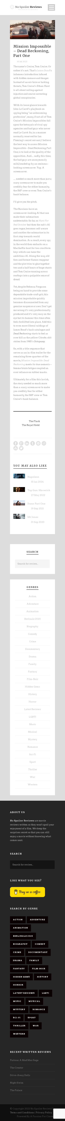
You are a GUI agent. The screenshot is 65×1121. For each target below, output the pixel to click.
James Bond (43, 70)
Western (33, 784)
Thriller (32, 769)
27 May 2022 (38, 495)
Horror (32, 701)
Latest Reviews (32, 709)
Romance (33, 747)
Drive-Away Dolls (20, 1075)
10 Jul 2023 (22, 61)
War (32, 777)
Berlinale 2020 (32, 619)
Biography (32, 626)
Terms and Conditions (22, 1112)
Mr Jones (33, 517)
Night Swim (16, 1083)
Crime (32, 641)
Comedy (32, 634)
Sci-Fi (32, 754)
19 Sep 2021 (37, 508)
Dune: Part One (36, 503)
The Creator (16, 1067)
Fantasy (32, 671)
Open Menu (51, 7)
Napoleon (33, 477)
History (32, 694)
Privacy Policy (44, 1112)
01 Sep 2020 (37, 522)
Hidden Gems (32, 686)
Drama (32, 656)
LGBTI (32, 717)
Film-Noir (32, 679)
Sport (33, 762)
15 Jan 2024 (37, 482)
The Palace (16, 1090)
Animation (32, 611)
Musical (32, 732)
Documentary (32, 649)
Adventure (32, 604)
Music (32, 724)
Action (32, 596)
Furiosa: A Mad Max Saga (24, 1060)
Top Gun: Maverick (39, 490)
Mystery (32, 739)
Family (32, 664)
